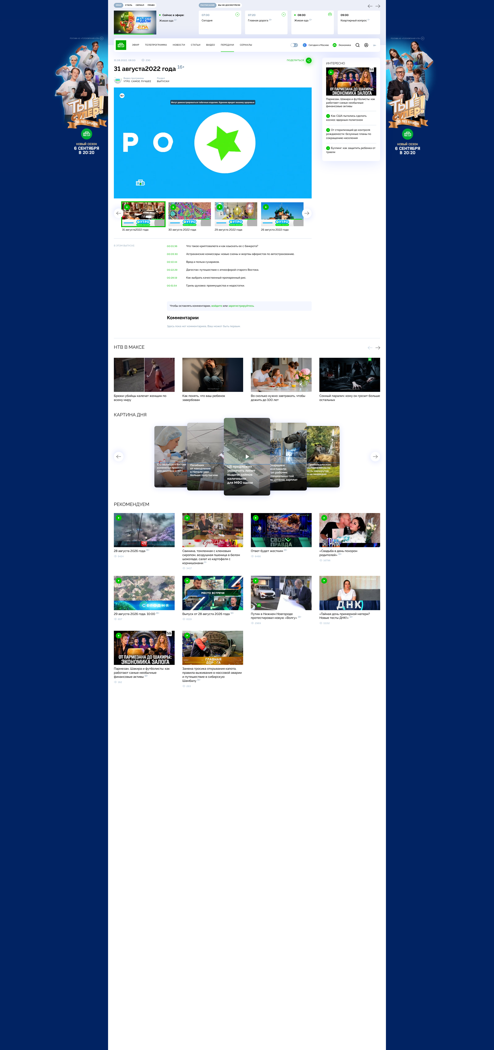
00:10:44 (172, 262)
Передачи (227, 45)
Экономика (344, 45)
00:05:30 (172, 254)
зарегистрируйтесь (241, 305)
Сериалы (246, 45)
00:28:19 (172, 277)
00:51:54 (172, 285)
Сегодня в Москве (319, 45)
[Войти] (366, 45)
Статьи (195, 45)
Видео (210, 45)
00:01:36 (172, 246)
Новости (179, 45)
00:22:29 (172, 270)
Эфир (135, 45)
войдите (216, 305)
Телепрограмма (156, 45)
